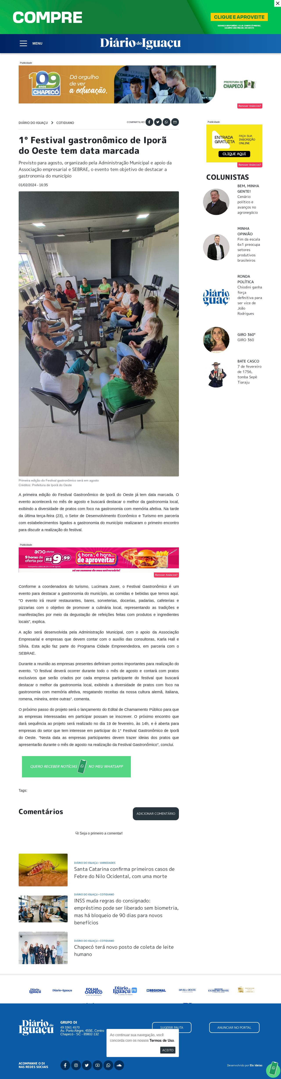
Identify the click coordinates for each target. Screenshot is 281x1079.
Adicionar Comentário (156, 813)
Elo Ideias (256, 1065)
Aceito (167, 1050)
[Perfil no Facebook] (65, 1065)
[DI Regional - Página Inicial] (35, 990)
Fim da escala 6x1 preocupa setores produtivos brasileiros (249, 250)
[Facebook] (149, 122)
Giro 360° (246, 334)
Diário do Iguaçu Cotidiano (94, 894)
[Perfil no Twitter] (87, 1065)
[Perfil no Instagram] (76, 1065)
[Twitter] (158, 122)
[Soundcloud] (119, 1065)
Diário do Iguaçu (33, 123)
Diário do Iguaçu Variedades (94, 862)
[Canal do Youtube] (98, 1065)
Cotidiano (65, 123)
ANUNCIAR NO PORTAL (234, 1027)
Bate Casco (248, 361)
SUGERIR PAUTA (171, 1027)
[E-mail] (175, 122)
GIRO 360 (246, 339)
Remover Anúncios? (250, 106)
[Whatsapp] (166, 122)
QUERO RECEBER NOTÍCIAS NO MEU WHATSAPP (76, 766)
